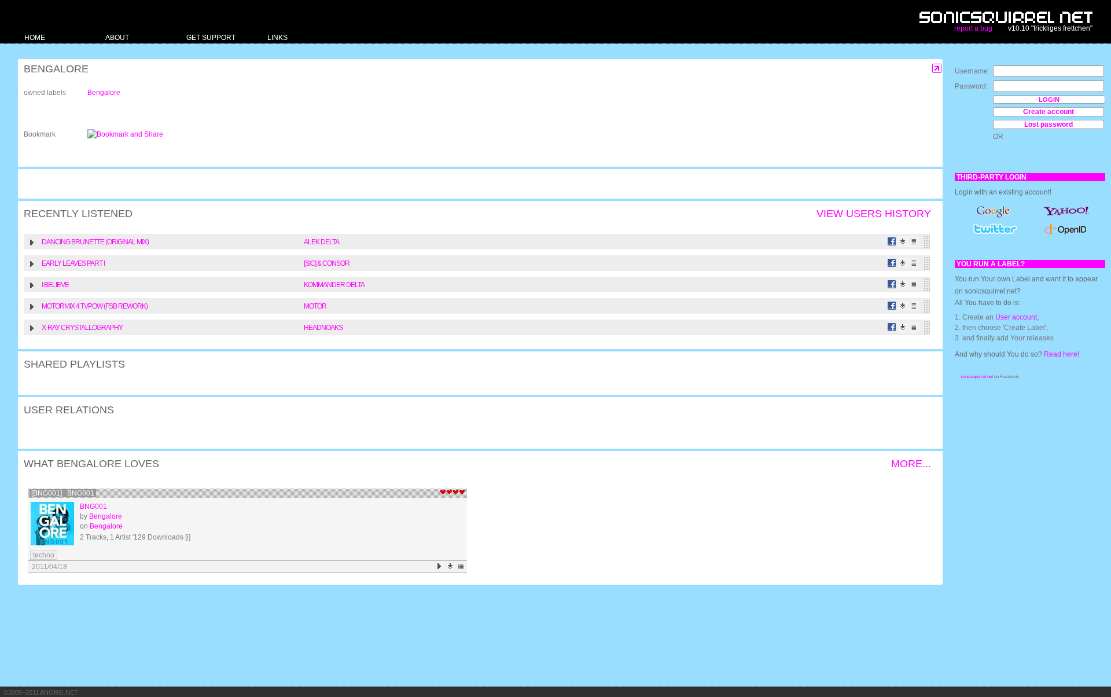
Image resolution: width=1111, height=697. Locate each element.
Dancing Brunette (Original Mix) (95, 242)
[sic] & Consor (327, 263)
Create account (1048, 112)
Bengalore (103, 93)
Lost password (1048, 124)
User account (1016, 317)
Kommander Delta (334, 285)
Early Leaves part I (73, 263)
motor (315, 306)
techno (43, 555)
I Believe (55, 285)
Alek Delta (321, 242)
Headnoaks (323, 328)
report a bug (973, 28)
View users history (873, 213)
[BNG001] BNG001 (62, 493)
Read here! (1061, 354)
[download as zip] (450, 566)
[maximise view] (937, 68)
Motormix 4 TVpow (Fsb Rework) (95, 306)
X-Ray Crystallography (82, 328)
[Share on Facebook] (891, 241)
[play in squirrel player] (52, 523)
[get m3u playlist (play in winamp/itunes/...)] (913, 241)
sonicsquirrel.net (977, 376)
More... (911, 463)
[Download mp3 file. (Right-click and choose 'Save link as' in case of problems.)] (902, 241)
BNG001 (93, 506)
